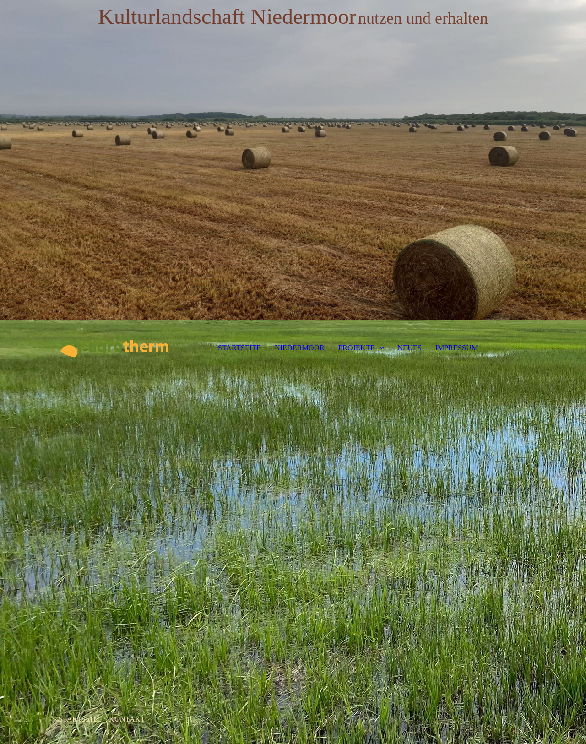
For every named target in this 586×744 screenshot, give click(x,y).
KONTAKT (127, 719)
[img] (293, 160)
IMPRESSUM (456, 348)
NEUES (409, 348)
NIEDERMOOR (300, 348)
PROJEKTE (356, 348)
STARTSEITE (239, 348)
